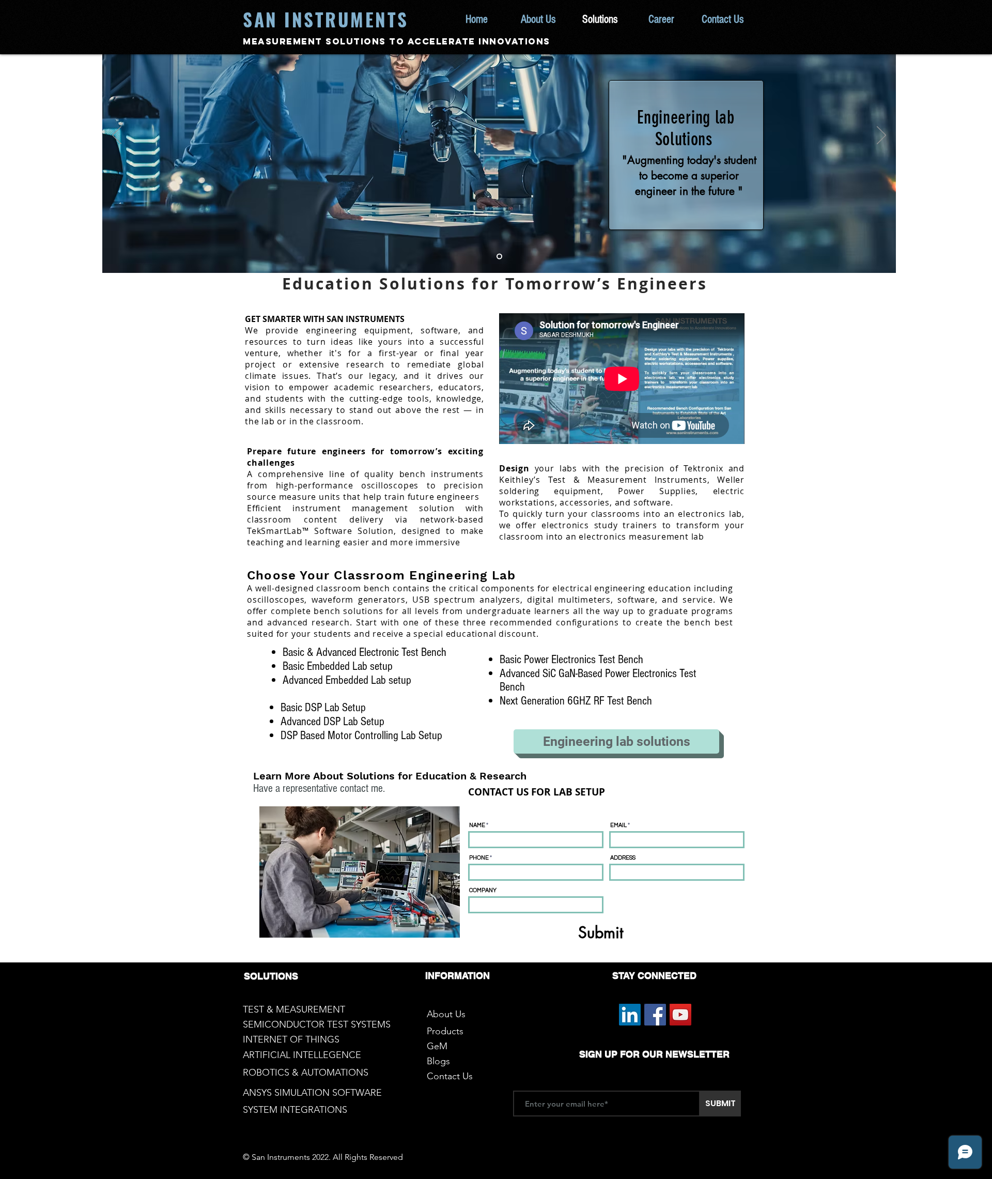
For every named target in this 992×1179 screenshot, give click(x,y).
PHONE (479, 858)
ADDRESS (623, 858)
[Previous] (116, 136)
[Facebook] (655, 1014)
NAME (477, 825)
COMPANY (483, 890)
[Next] (881, 136)
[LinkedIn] (630, 1014)
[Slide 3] (499, 256)
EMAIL (618, 825)
